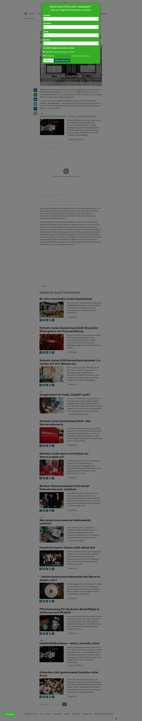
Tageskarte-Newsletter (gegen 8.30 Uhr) (59, 52)
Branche (46, 40)
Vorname (46, 15)
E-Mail (46, 31)
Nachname (47, 23)
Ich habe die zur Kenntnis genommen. (67, 56)
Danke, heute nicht (62, 60)
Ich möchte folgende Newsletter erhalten (58, 48)
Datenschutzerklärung (63, 56)
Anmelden (48, 60)
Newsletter (10, 714)
